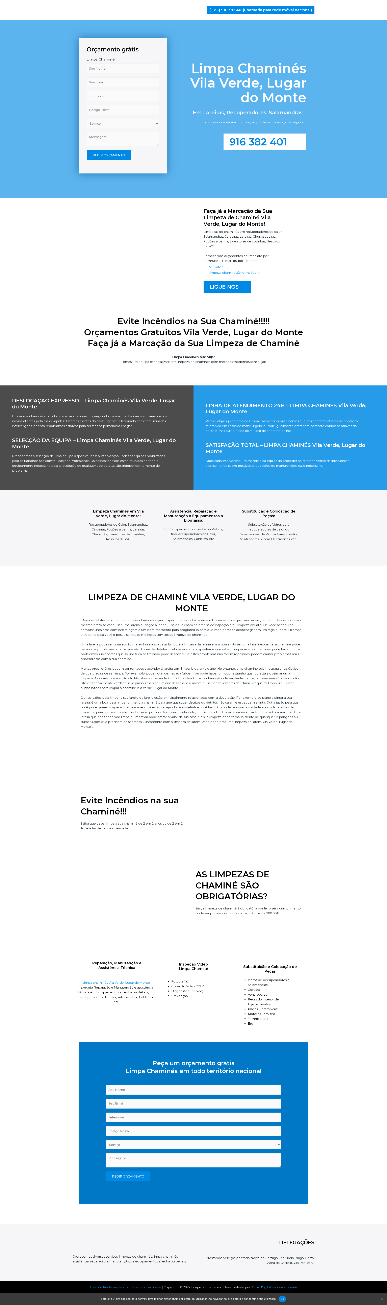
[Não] (382, 1299)
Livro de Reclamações (107, 1287)
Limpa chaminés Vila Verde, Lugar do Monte (116, 982)
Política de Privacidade (143, 1287)
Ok (282, 1298)
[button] (260, 10)
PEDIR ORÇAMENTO (109, 155)
